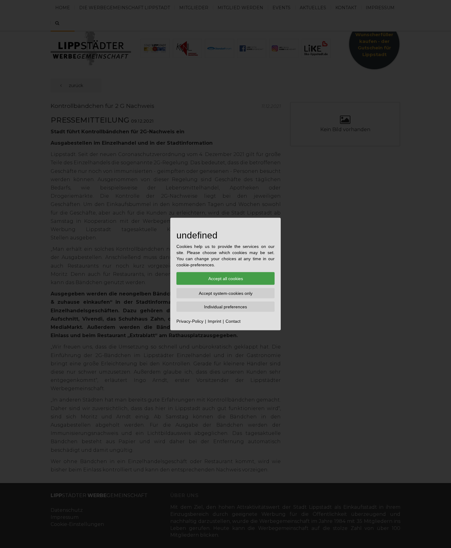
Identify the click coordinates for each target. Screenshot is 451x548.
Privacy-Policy (189, 321)
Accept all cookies (225, 278)
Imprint (214, 321)
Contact (233, 321)
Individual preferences (225, 306)
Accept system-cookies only (225, 293)
